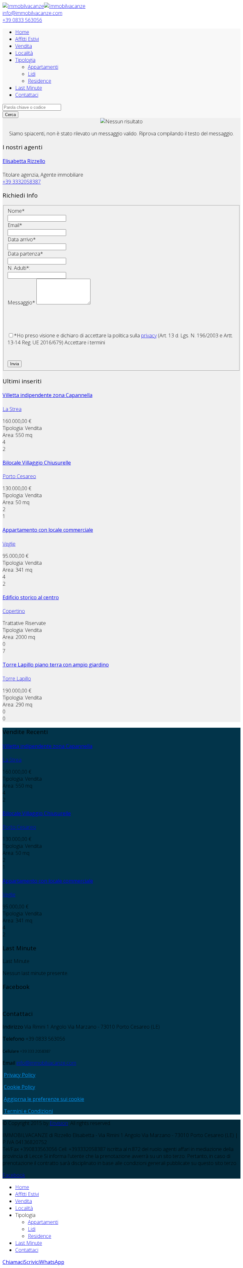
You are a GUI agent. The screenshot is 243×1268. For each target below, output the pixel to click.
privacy (149, 335)
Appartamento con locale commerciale (48, 529)
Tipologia (25, 59)
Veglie (9, 543)
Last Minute (28, 87)
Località (24, 52)
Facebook (14, 1175)
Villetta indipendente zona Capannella (47, 395)
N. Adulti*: (19, 267)
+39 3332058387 (22, 181)
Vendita (23, 45)
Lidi (31, 73)
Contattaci (26, 94)
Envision (59, 1123)
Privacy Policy (19, 1074)
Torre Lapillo (17, 678)
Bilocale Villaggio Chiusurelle (37, 462)
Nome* (16, 210)
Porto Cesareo (19, 476)
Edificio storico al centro (31, 597)
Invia (14, 363)
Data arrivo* (22, 239)
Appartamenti (43, 66)
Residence (39, 80)
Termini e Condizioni (28, 1111)
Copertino (14, 611)
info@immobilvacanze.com (32, 13)
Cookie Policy (19, 1086)
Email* (15, 225)
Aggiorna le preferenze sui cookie (44, 1099)
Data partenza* (25, 253)
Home (22, 32)
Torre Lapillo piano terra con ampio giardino (56, 664)
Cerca (10, 114)
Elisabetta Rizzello (24, 161)
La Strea (12, 409)
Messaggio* (21, 302)
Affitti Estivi (27, 39)
